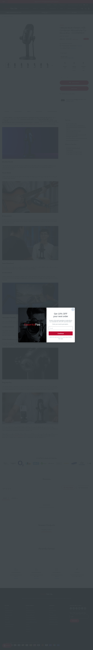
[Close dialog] (73, 309)
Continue (61, 333)
